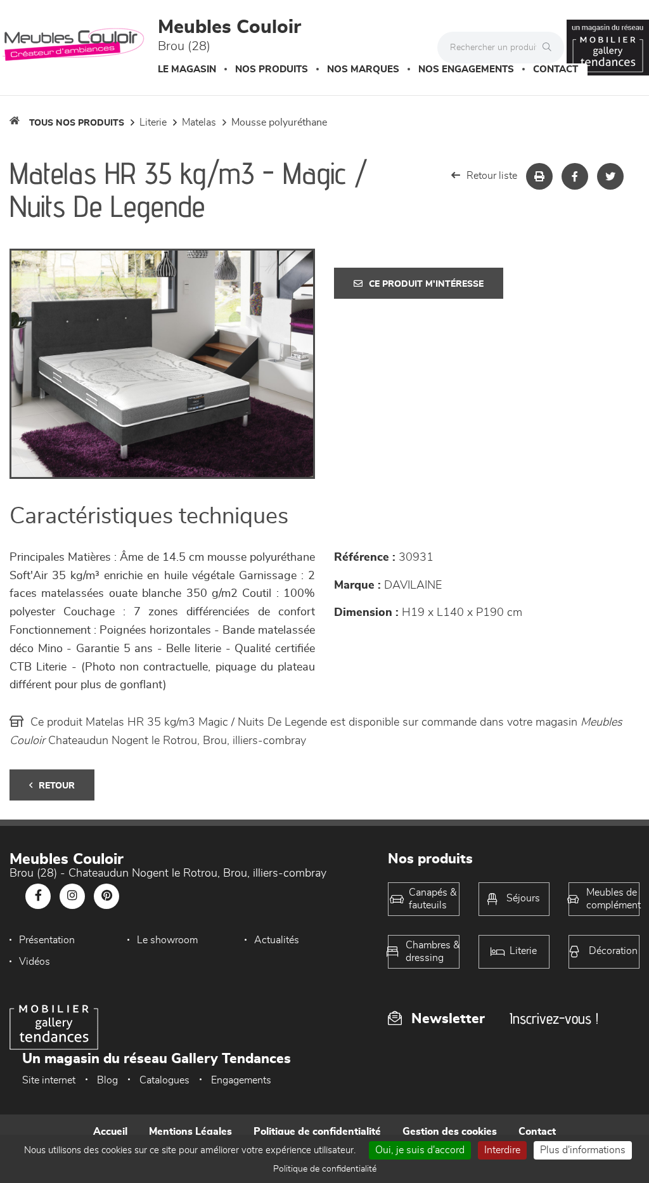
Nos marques (363, 69)
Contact (555, 69)
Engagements (241, 1080)
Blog (107, 1080)
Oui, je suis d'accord (420, 1150)
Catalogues (164, 1080)
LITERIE (153, 122)
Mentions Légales (190, 1132)
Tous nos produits (76, 123)
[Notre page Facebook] (38, 896)
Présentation (47, 940)
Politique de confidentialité (317, 1132)
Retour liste (491, 176)
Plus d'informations (583, 1150)
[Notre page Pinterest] (106, 896)
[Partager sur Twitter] (610, 176)
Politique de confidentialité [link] (324, 1169)
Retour (57, 785)
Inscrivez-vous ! (554, 1018)
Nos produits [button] (271, 69)
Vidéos (34, 962)
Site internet (48, 1080)
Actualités (276, 940)
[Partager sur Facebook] (575, 176)
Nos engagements (466, 69)
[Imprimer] (539, 176)
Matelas (199, 122)
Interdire (502, 1150)
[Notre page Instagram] (72, 896)
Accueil (110, 1132)
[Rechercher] (550, 47)
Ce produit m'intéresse (426, 284)
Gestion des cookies (449, 1132)
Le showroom (167, 940)
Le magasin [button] (187, 69)
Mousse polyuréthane (279, 122)
